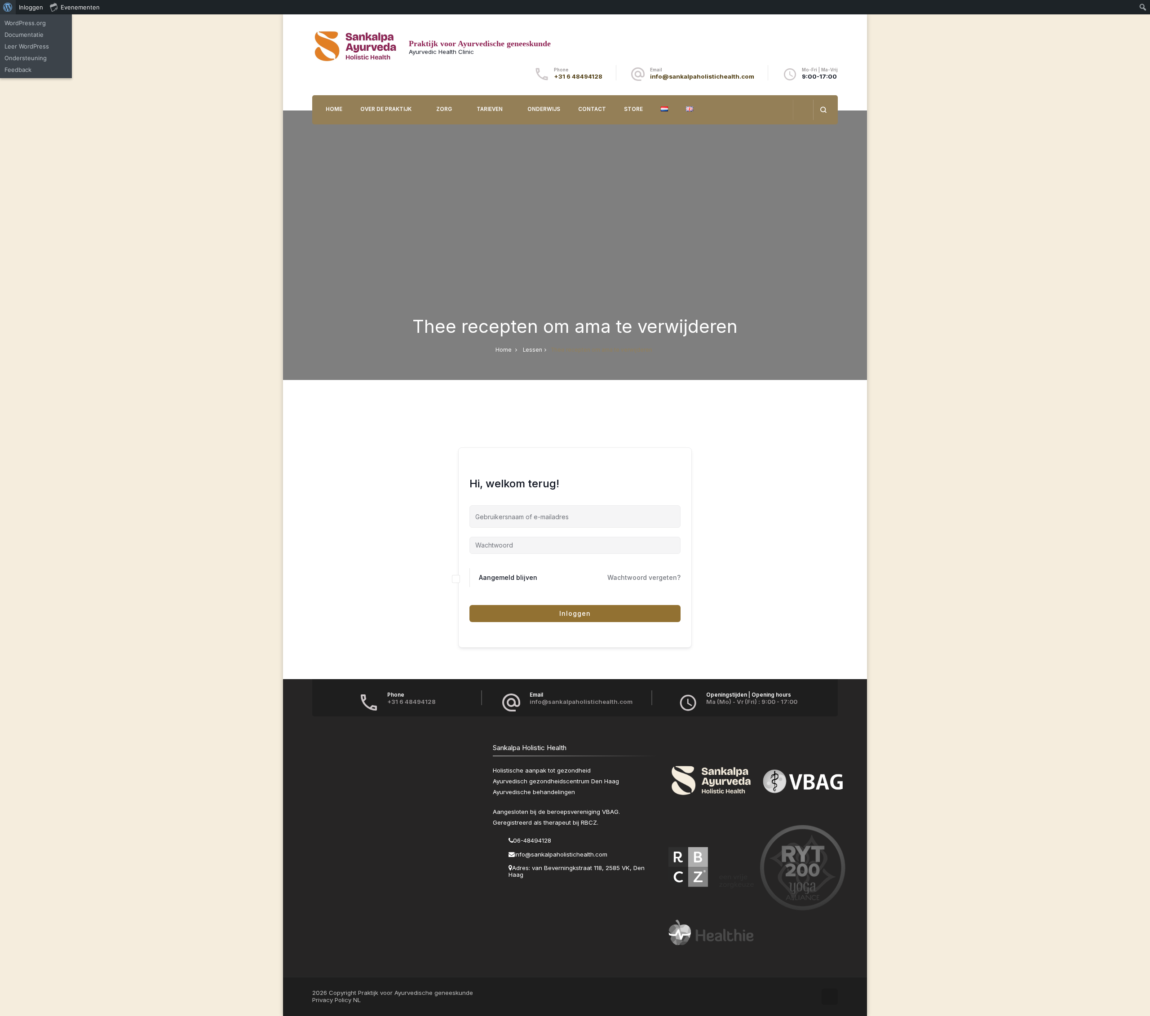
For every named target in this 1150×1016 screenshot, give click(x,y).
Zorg (444, 109)
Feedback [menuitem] (17, 69)
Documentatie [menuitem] (24, 34)
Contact (592, 109)
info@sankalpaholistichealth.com (702, 76)
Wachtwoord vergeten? (644, 577)
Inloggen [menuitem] (31, 7)
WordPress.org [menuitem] (25, 23)
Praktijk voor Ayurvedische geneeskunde (480, 43)
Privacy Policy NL (336, 999)
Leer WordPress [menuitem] (26, 46)
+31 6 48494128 (578, 76)
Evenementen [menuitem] (80, 7)
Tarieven (490, 109)
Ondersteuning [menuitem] (25, 58)
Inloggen (575, 613)
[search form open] (823, 110)
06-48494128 (532, 840)
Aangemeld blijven (508, 577)
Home (334, 109)
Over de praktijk (385, 109)
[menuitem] (8, 7)
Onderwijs (543, 109)
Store (633, 109)
